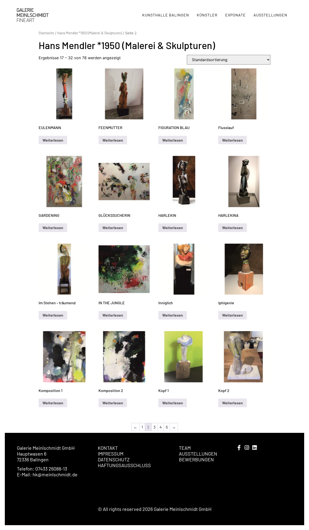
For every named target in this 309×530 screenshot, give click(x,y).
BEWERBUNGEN (196, 459)
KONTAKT (108, 448)
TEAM (185, 448)
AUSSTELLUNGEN (270, 15)
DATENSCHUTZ (114, 459)
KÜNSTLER (207, 15)
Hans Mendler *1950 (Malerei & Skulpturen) (89, 33)
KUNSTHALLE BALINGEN (165, 15)
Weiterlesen (52, 140)
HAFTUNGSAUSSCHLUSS (124, 465)
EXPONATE (235, 15)
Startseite (46, 33)
